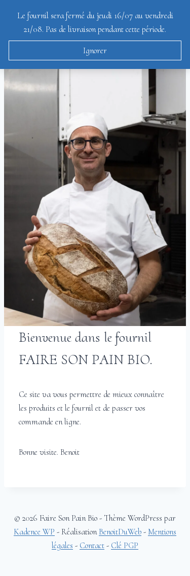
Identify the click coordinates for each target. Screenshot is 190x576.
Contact (92, 545)
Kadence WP (34, 531)
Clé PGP (124, 545)
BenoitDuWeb (120, 531)
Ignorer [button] (95, 50)
